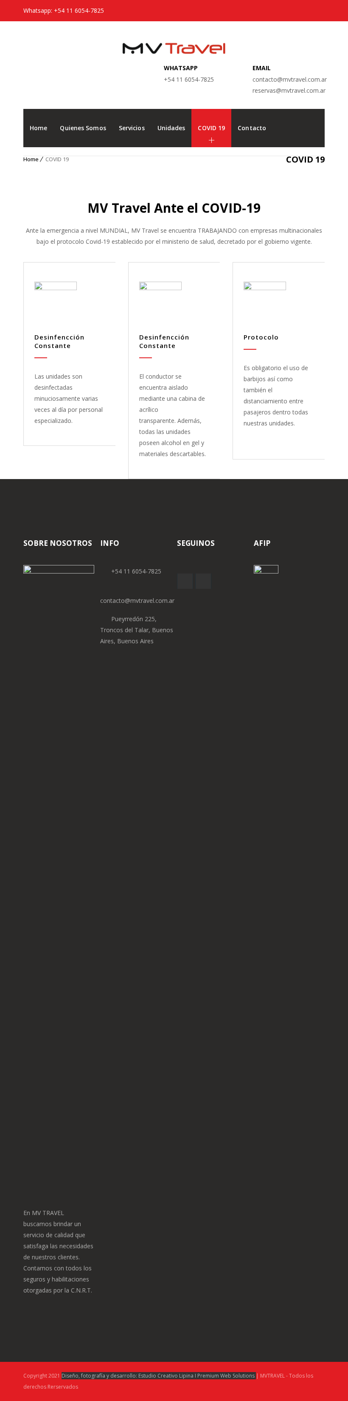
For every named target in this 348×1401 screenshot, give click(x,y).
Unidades (171, 128)
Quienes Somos (83, 128)
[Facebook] (304, 10)
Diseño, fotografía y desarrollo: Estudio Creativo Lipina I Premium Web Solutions (159, 1375)
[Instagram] (318, 10)
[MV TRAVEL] (174, 40)
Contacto (252, 128)
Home (38, 128)
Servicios (132, 128)
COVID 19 (211, 128)
